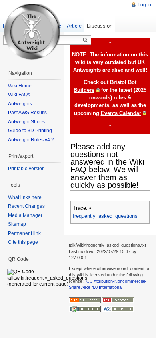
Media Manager (25, 215)
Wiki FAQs (19, 94)
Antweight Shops (26, 122)
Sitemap (17, 224)
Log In (144, 5)
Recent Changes (26, 206)
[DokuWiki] (85, 308)
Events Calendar (121, 113)
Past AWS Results (27, 112)
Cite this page (23, 242)
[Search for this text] (85, 40)
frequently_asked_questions (105, 216)
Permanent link (24, 233)
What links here (25, 197)
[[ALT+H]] (32, 32)
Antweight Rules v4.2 (31, 140)
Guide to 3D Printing (30, 130)
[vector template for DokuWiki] (118, 299)
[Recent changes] (85, 299)
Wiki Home (20, 86)
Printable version (26, 168)
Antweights (20, 104)
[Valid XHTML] (118, 308)
